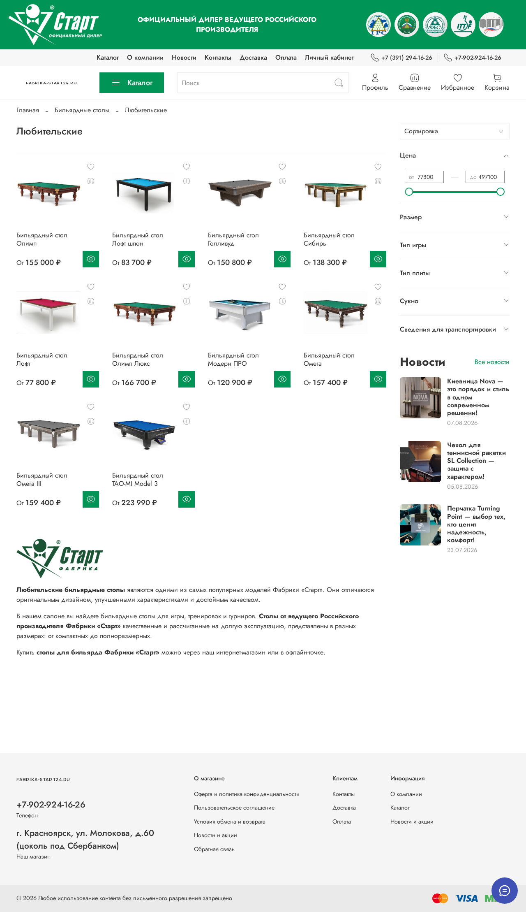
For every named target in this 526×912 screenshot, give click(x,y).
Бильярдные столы (82, 110)
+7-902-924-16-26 (477, 57)
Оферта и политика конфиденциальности (247, 794)
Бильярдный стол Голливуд (233, 239)
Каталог (108, 57)
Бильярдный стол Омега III (41, 479)
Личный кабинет (329, 57)
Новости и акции (215, 835)
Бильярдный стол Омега (329, 359)
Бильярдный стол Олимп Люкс (137, 359)
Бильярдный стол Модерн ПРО (233, 359)
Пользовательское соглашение (234, 807)
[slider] (409, 192)
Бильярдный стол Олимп (41, 239)
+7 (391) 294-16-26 (406, 57)
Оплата (286, 57)
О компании (145, 57)
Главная (27, 110)
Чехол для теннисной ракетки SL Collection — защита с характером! (476, 460)
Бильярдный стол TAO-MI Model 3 (137, 479)
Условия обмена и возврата (229, 821)
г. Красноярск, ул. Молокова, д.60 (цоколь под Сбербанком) (85, 839)
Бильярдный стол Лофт (41, 359)
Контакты (218, 57)
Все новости (492, 362)
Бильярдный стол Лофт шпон (137, 239)
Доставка (253, 57)
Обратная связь (214, 849)
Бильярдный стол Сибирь (329, 239)
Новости (184, 57)
